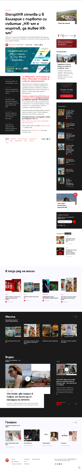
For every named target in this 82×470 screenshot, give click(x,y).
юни (7, 142)
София (11, 140)
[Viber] (42, 45)
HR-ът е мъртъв (22, 139)
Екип (25, 461)
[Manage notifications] (79, 467)
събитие (31, 140)
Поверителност (36, 459)
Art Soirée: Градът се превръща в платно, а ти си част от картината (11, 115)
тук (36, 118)
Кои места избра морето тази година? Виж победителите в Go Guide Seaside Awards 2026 (12, 102)
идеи (25, 140)
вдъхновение (18, 140)
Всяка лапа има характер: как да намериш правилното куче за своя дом (11, 127)
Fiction (61, 460)
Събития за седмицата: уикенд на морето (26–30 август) (12, 90)
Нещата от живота (16, 464)
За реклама (26, 459)
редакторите (12, 44)
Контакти (26, 464)
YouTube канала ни (35, 130)
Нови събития (8, 10)
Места (13, 459)
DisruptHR (13, 139)
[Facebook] (40, 45)
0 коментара (28, 44)
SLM (69, 460)
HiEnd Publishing (71, 459)
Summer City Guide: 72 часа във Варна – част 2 (11, 81)
